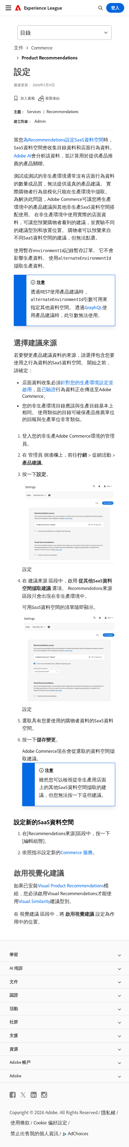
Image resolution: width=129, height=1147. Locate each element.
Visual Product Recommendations (71, 885)
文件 (18, 48)
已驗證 (48, 389)
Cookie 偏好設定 (50, 1123)
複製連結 (52, 98)
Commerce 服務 (77, 852)
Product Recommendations (49, 58)
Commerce (41, 48)
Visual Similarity (34, 901)
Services (34, 111)
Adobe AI (22, 156)
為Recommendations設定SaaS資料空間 (63, 140)
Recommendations (62, 111)
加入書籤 (27, 98)
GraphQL (93, 307)
